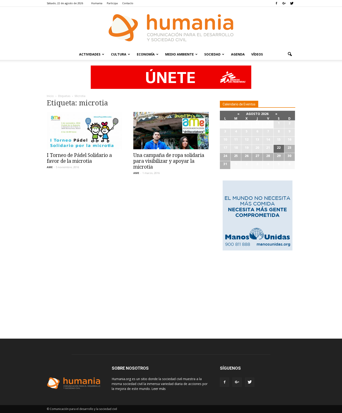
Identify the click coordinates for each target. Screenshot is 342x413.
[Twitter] (291, 3)
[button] (289, 54)
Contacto (127, 3)
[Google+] (284, 3)
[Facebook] (276, 3)
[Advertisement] (257, 290)
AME (50, 167)
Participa (112, 3)
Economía (146, 54)
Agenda (238, 54)
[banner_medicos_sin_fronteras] (171, 77)
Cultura (118, 54)
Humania (96, 3)
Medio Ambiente (179, 54)
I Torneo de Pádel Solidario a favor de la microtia (79, 158)
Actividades (90, 54)
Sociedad (212, 54)
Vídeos (257, 54)
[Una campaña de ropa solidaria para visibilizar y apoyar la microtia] (171, 130)
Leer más (158, 388)
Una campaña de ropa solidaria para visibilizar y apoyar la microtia (168, 161)
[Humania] (171, 28)
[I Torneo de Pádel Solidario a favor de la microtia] (84, 130)
